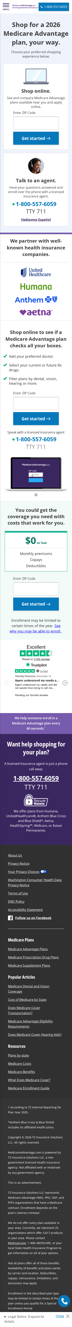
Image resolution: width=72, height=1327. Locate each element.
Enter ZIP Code (24, 113)
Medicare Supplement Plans (29, 965)
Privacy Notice (18, 863)
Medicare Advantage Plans (28, 949)
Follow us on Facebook (33, 918)
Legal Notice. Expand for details (24, 1319)
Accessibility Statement (25, 910)
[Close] (64, 1315)
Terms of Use (18, 893)
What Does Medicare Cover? (29, 1080)
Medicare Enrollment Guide (28, 1088)
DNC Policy (16, 901)
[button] (6, 7)
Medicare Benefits (21, 1072)
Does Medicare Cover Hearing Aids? (35, 1034)
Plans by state (18, 1055)
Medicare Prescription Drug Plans (33, 957)
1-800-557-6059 (36, 204)
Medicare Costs (19, 1063)
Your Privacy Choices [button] (23, 872)
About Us (15, 855)
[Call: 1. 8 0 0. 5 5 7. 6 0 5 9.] (64, 1301)
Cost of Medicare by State (27, 999)
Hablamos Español (36, 219)
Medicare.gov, (17, 1243)
